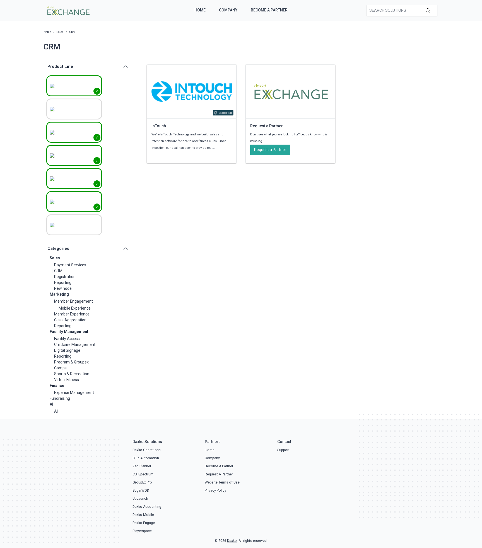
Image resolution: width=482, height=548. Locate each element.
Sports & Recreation (71, 374)
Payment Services (70, 265)
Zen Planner (141, 466)
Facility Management (69, 331)
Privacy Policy (215, 490)
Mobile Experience (75, 308)
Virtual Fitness (66, 379)
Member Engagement (73, 301)
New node (63, 288)
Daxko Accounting (146, 507)
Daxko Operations (146, 450)
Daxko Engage (143, 523)
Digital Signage (67, 350)
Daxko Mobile (143, 515)
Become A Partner (269, 10)
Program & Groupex (71, 362)
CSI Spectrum (142, 474)
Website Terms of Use (222, 482)
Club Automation (145, 458)
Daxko (232, 541)
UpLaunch (140, 499)
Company (228, 10)
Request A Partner (219, 474)
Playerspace (142, 531)
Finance (57, 385)
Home (200, 10)
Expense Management (74, 392)
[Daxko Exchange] (68, 10)
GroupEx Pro (142, 482)
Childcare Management (74, 344)
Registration (65, 276)
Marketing (59, 294)
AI (51, 404)
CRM (58, 271)
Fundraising (60, 398)
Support (283, 450)
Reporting (62, 282)
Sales (55, 258)
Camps (60, 368)
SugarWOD (140, 490)
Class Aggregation (70, 320)
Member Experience (72, 314)
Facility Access (67, 338)
